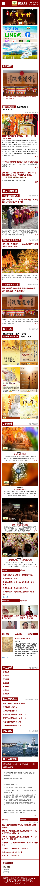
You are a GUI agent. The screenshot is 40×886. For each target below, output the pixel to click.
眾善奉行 (6, 686)
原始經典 (6, 679)
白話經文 (5, 570)
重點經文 (23, 570)
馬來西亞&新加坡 (10, 336)
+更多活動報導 (33, 196)
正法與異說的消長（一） (11, 711)
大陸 (24, 334)
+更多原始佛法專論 (31, 699)
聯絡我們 (6, 869)
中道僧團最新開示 (23, 107)
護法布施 (6, 872)
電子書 (30, 634)
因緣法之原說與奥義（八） (12, 722)
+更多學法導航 (33, 668)
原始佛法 (6, 675)
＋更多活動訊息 (32, 329)
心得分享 (23, 820)
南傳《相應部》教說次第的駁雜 (14, 703)
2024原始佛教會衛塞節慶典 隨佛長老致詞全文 (20, 162)
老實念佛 (6, 694)
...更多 (36, 156)
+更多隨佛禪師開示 (31, 112)
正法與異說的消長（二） (11, 707)
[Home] (20, 3)
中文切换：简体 (33, 2)
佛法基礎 (6, 672)
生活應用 (6, 683)
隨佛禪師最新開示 (9, 107)
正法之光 (18, 634)
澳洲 (29, 336)
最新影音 (5, 601)
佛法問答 (5, 820)
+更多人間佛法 (33, 424)
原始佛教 (5, 634)
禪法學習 (6, 690)
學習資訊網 (34, 4)
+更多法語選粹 (33, 731)
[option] (20, 34)
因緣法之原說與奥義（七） (12, 725)
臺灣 (17, 334)
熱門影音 (23, 601)
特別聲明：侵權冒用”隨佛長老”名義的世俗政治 (19, 765)
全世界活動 (8, 334)
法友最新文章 (7, 109)
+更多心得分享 (33, 822)
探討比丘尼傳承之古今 (22, 638)
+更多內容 (5, 597)
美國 (23, 336)
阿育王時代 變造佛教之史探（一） (15, 718)
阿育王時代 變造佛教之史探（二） (15, 714)
